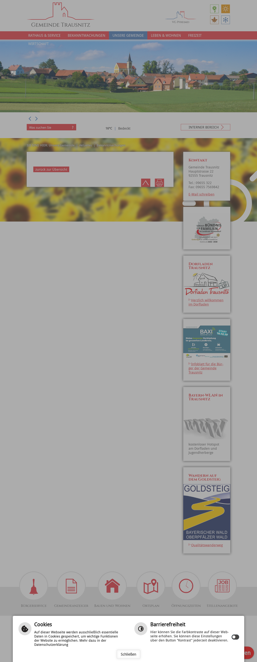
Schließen (128, 654)
